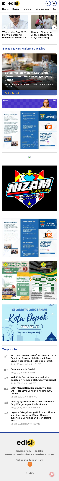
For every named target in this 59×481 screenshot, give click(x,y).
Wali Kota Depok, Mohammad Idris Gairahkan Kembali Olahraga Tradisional (33, 378)
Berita (7, 84)
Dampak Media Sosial (23, 369)
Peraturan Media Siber (17, 454)
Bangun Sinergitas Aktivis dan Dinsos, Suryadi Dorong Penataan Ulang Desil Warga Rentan (43, 35)
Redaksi (38, 451)
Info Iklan (38, 454)
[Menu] (4, 3)
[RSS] (30, 464)
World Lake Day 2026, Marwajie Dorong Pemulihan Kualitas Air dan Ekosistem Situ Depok (14, 35)
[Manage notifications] (51, 474)
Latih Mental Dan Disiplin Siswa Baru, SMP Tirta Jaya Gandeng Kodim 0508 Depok (31, 391)
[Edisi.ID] (16, 3)
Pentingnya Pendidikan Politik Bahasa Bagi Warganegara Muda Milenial (32, 403)
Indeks (50, 454)
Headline (15, 84)
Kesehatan (25, 84)
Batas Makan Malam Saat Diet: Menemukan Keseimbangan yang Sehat (28, 76)
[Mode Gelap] (48, 3)
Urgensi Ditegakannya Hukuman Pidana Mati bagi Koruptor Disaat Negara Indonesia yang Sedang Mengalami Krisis (33, 416)
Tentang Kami (23, 451)
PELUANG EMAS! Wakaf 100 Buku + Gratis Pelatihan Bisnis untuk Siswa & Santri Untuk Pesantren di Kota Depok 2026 (33, 358)
